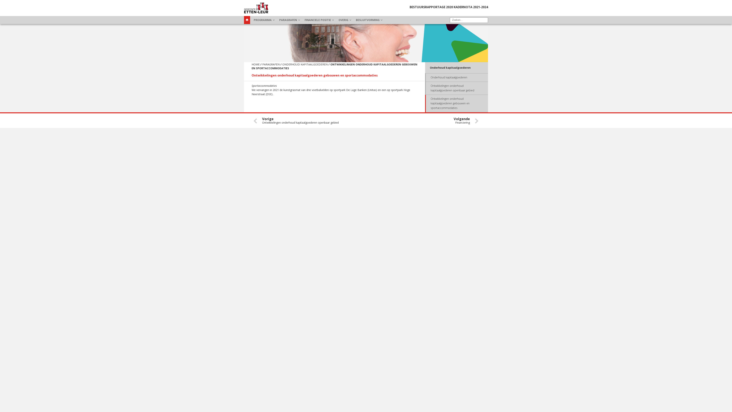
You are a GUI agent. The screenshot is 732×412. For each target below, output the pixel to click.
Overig (345, 20)
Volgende (462, 120)
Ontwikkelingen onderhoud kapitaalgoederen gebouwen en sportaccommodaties (450, 103)
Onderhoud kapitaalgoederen (305, 64)
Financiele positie (320, 20)
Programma (264, 20)
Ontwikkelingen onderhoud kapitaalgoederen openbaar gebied (452, 88)
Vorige (300, 120)
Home (256, 64)
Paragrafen (290, 20)
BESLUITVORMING (369, 20)
